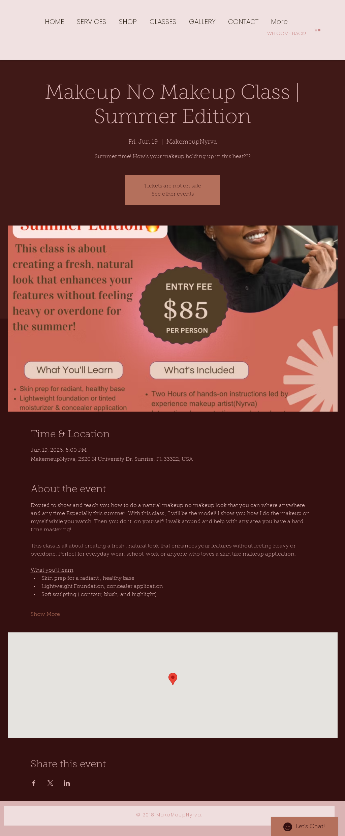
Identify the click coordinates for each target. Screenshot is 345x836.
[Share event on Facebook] (34, 783)
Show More (45, 614)
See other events (173, 194)
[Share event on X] (50, 783)
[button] (91, 21)
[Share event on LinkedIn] (67, 783)
